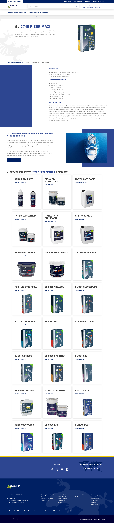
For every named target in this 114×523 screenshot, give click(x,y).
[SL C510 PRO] (57, 333)
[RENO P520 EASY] (26, 192)
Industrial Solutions (33, 12)
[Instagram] (67, 469)
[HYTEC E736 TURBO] (57, 402)
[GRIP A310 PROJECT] (26, 402)
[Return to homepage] (14, 6)
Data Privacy (17, 510)
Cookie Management (40, 510)
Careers (87, 1)
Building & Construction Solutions (17, 12)
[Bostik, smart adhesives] (15, 489)
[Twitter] (57, 469)
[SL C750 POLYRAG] (87, 333)
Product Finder (62, 495)
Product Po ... (22, 16)
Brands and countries (99, 1)
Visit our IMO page (14, 160)
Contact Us (97, 7)
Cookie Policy (27, 510)
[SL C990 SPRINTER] (57, 368)
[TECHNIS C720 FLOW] (26, 299)
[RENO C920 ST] (87, 402)
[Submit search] (77, 6)
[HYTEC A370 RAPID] (87, 192)
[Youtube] (62, 469)
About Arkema (78, 1)
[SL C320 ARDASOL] (57, 299)
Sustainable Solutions (81, 495)
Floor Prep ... (32, 16)
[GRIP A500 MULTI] (87, 229)
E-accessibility (63, 510)
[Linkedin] (47, 469)
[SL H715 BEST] (87, 437)
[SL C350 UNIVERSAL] (26, 333)
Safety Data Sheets (63, 496)
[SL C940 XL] (87, 368)
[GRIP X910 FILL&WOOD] (57, 264)
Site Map (9, 510)
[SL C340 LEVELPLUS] (87, 299)
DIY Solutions (44, 12)
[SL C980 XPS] (57, 437)
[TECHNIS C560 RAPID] (87, 264)
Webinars (60, 502)
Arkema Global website (14, 1)
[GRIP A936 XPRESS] (26, 264)
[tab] (15, 63)
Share (89, 56)
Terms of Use (52, 510)
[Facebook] (52, 469)
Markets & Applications (48, 493)
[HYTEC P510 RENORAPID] (57, 229)
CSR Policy (78, 496)
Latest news (94, 504)
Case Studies (62, 500)
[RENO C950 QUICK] (26, 437)
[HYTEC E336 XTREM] (26, 229)
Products (83, 7)
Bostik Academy (62, 498)
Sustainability (90, 7)
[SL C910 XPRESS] (26, 368)
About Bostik (67, 1)
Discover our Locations (90, 468)
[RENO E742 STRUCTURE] (57, 192)
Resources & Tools (63, 493)
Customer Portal (83, 510)
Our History (94, 495)
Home (9, 16)
